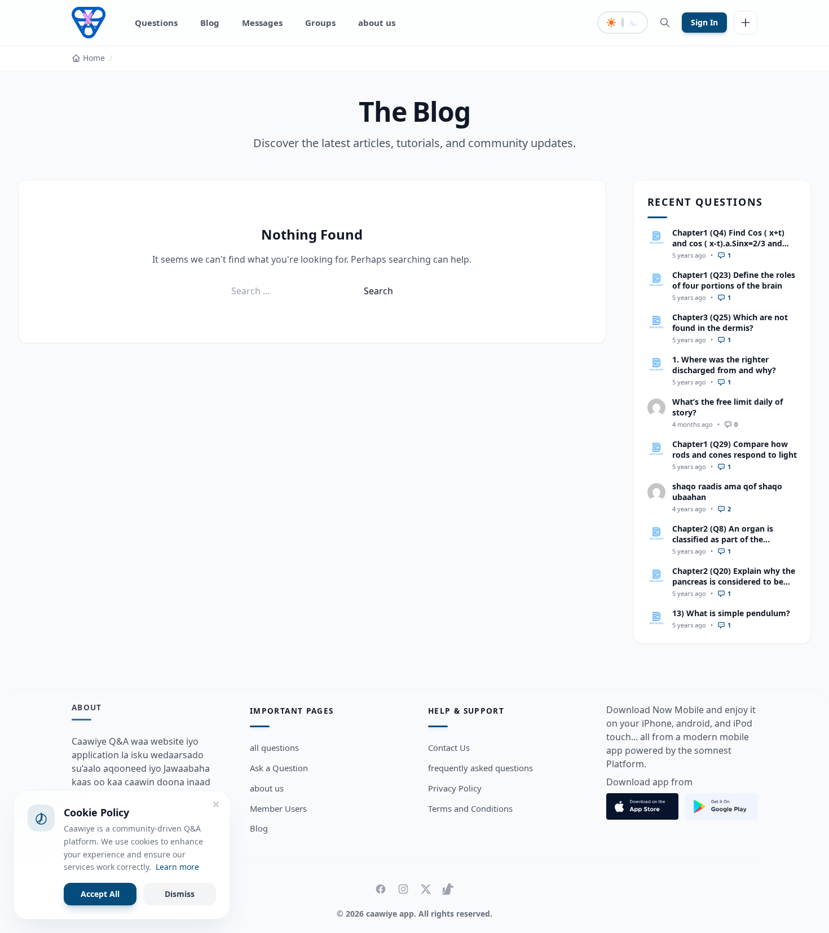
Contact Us (449, 747)
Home (94, 57)
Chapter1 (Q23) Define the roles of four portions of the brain (733, 280)
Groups (320, 22)
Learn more (177, 866)
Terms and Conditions (470, 808)
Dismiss (180, 893)
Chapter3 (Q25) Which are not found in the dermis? (730, 322)
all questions (274, 747)
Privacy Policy (455, 788)
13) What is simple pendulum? (731, 613)
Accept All (100, 893)
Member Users (278, 808)
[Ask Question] (745, 22)
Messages (262, 22)
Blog (209, 22)
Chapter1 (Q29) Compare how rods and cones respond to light (734, 449)
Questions (156, 22)
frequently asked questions (480, 767)
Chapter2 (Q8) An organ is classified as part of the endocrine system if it (722, 539)
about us (376, 22)
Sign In (704, 22)
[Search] (665, 22)
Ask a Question (279, 767)
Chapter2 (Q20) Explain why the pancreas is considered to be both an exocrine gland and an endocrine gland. (733, 587)
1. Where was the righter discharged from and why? (724, 364)
